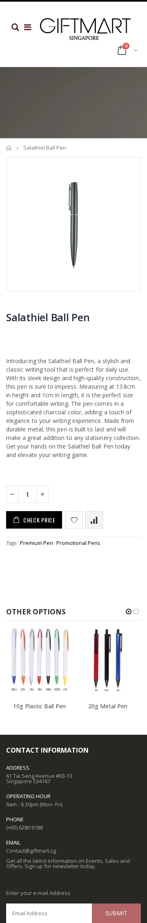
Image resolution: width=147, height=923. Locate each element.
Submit (116, 913)
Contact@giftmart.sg (31, 850)
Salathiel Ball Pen (48, 317)
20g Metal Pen (107, 706)
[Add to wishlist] (74, 520)
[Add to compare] (94, 520)
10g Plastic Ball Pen (39, 706)
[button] (128, 611)
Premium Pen (36, 542)
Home (9, 147)
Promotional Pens (78, 542)
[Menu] (27, 27)
